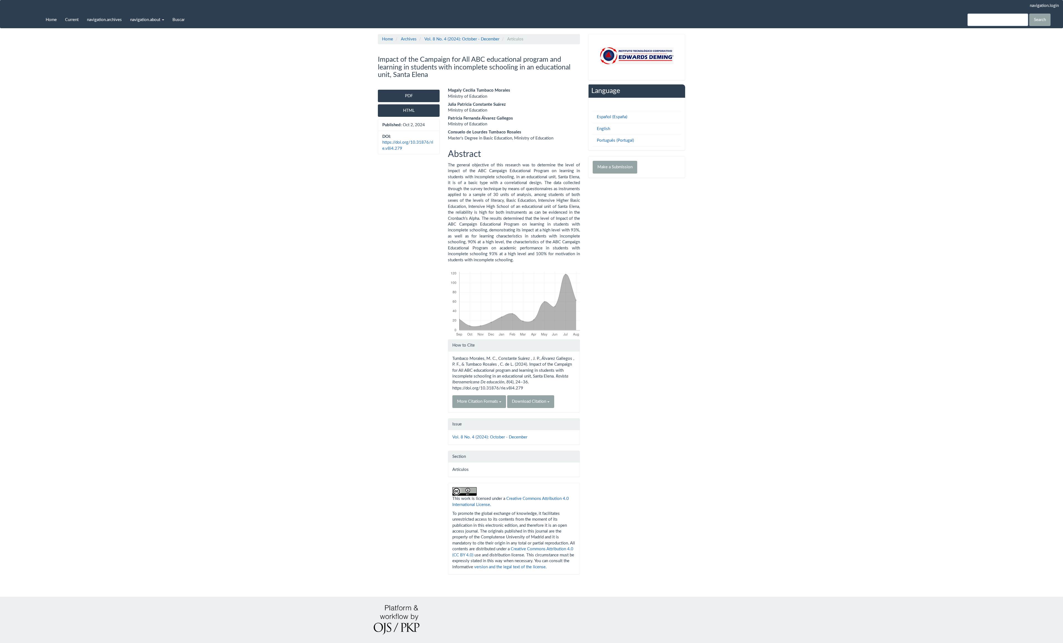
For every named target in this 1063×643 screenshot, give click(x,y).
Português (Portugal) (615, 140)
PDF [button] (409, 96)
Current (72, 20)
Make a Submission (615, 167)
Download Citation (529, 401)
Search (1040, 20)
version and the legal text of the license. (510, 567)
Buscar (178, 20)
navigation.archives (104, 20)
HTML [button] (409, 111)
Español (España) (612, 117)
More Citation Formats (478, 401)
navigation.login (1044, 6)
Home (51, 20)
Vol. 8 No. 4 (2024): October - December (461, 39)
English (603, 129)
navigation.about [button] (145, 20)
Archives (409, 39)
